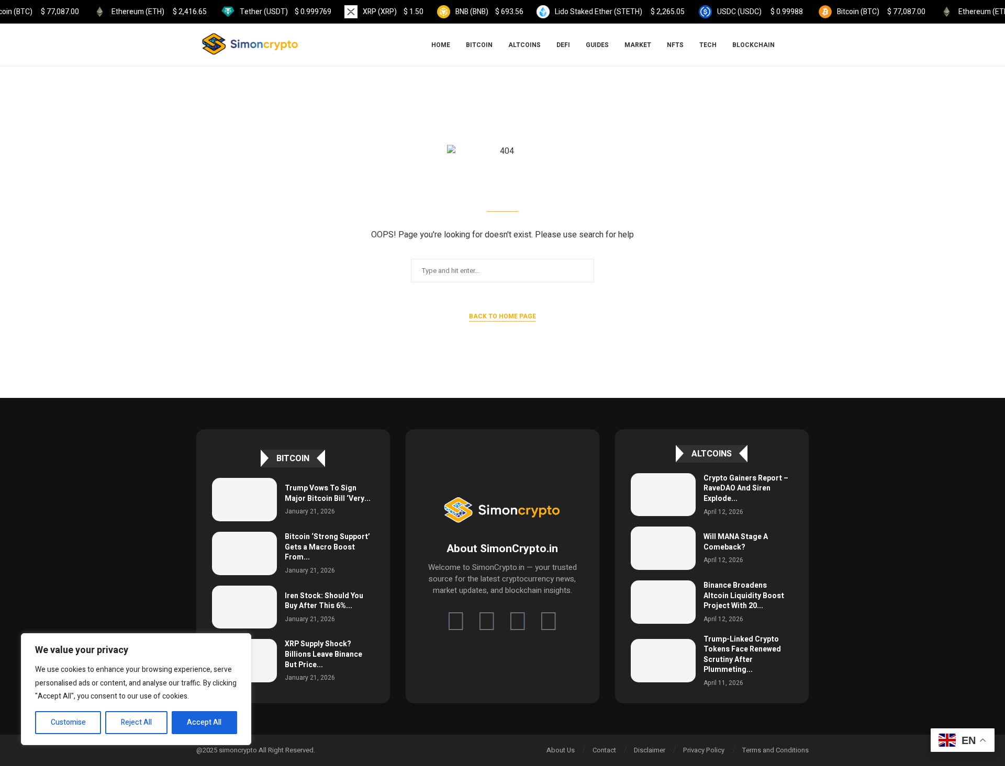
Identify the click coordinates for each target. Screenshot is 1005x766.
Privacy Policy (703, 750)
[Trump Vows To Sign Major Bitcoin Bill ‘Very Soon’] (244, 499)
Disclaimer (649, 750)
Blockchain (753, 45)
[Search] (803, 45)
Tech (708, 45)
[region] (136, 689)
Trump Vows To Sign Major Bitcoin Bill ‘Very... (328, 493)
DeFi (563, 45)
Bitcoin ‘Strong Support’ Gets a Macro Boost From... (327, 547)
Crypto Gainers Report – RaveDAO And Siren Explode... (746, 488)
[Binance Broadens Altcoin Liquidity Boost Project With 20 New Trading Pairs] (663, 602)
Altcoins (524, 45)
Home (440, 45)
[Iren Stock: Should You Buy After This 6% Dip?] (244, 607)
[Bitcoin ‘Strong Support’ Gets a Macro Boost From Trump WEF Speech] (244, 553)
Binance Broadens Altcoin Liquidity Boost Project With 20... (744, 595)
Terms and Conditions (775, 750)
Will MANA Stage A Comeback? (736, 542)
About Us (560, 750)
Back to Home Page (502, 316)
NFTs (675, 45)
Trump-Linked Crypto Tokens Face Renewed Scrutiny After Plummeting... (742, 655)
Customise (68, 722)
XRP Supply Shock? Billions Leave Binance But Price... (323, 654)
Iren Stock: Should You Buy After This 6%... (324, 601)
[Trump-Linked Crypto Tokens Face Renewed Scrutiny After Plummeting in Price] (663, 660)
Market (637, 45)
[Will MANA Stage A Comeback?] (663, 548)
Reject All (136, 722)
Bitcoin (479, 45)
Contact (604, 750)
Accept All (204, 722)
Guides (597, 45)
